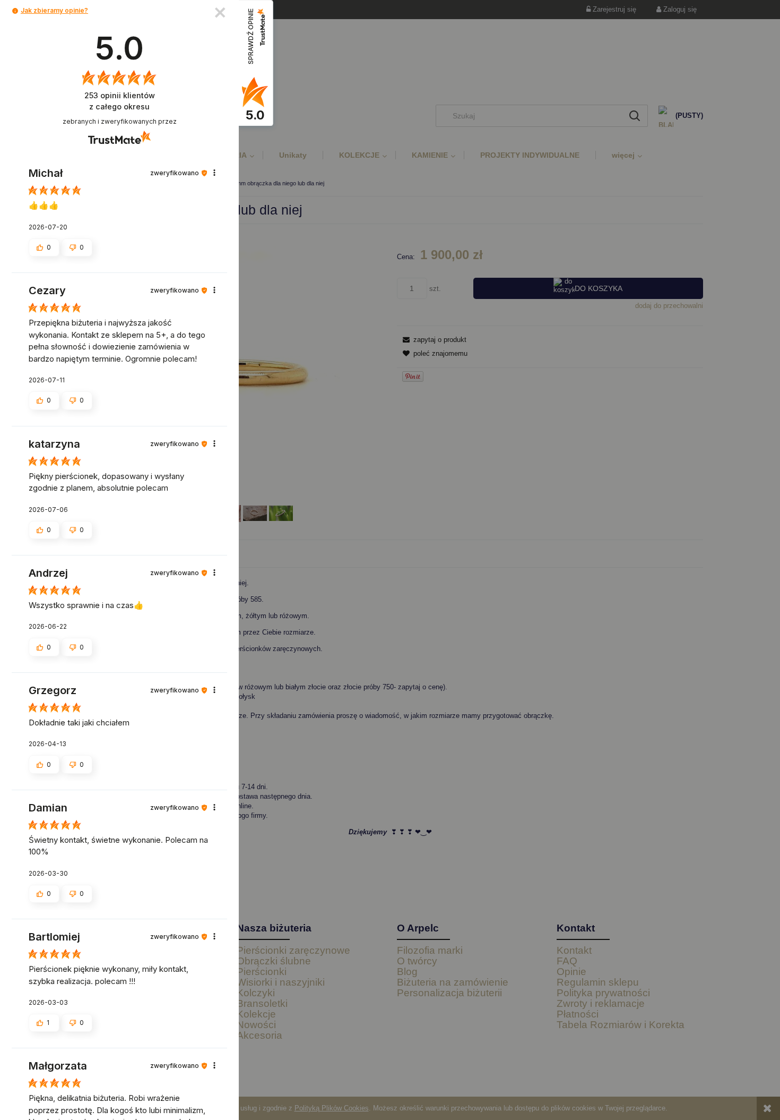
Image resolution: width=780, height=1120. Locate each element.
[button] (15, 10)
